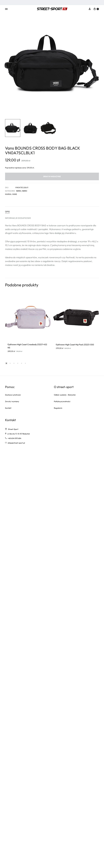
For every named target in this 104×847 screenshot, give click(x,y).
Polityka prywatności (62, 401)
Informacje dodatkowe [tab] (18, 218)
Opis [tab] (7, 211)
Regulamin (58, 408)
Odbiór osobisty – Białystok (65, 395)
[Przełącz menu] (6, 9)
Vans (14, 194)
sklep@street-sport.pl (16, 443)
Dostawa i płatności (13, 395)
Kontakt (8, 408)
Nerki (18, 191)
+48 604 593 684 (14, 438)
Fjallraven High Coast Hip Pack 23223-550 (75, 344)
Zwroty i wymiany (12, 401)
